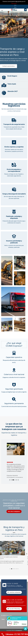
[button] (2, 10)
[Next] (26, 554)
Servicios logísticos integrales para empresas (12, 557)
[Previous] (1, 554)
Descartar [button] (14, 3)
